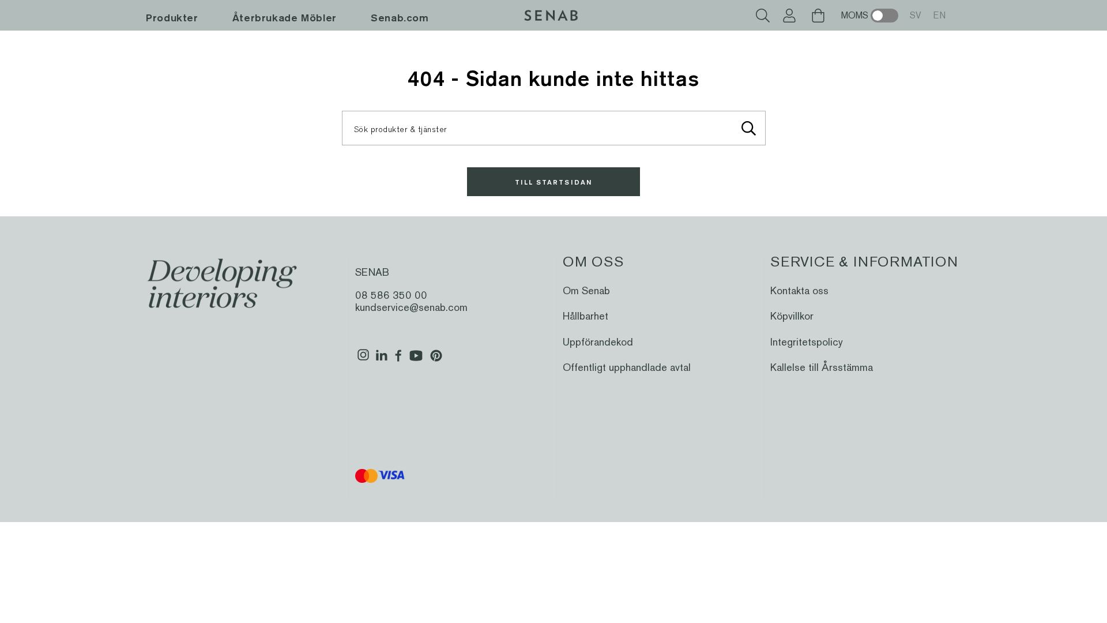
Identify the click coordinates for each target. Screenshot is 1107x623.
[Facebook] (398, 360)
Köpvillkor (792, 316)
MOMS (854, 15)
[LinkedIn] (381, 360)
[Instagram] (363, 360)
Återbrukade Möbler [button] (284, 17)
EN (939, 15)
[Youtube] (416, 360)
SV (915, 15)
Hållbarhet (585, 316)
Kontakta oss (799, 290)
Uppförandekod (598, 342)
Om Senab (586, 290)
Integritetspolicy (806, 342)
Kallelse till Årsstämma (821, 367)
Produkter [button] (172, 17)
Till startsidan (553, 182)
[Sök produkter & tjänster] (749, 128)
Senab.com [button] (400, 17)
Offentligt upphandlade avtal (627, 367)
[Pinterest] (436, 360)
